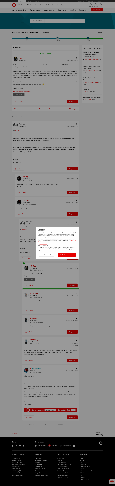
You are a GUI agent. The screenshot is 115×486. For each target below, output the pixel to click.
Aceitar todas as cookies (66, 255)
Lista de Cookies (43, 244)
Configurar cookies (47, 255)
